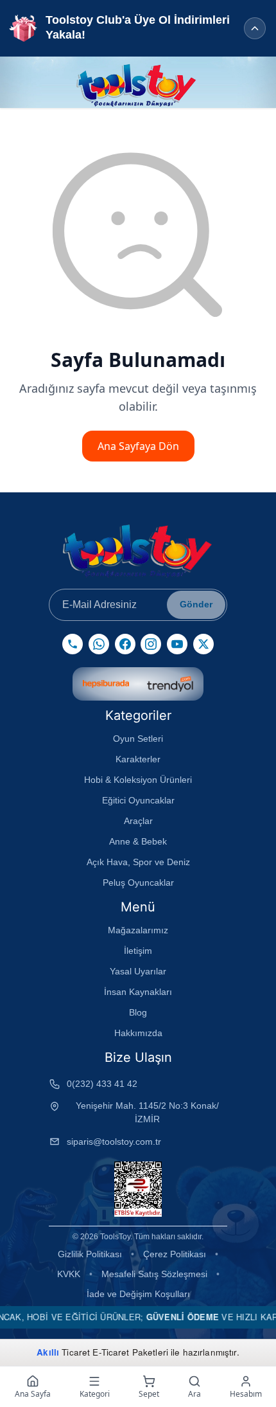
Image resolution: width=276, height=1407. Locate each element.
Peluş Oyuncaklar (138, 882)
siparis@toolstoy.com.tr (114, 1141)
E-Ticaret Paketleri (130, 1352)
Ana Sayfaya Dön (138, 446)
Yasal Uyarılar (138, 971)
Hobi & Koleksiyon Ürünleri (138, 780)
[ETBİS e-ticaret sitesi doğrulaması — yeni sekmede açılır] (137, 1189)
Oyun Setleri (138, 738)
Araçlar (138, 821)
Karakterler (138, 759)
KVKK (68, 1274)
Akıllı (48, 1352)
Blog (138, 1012)
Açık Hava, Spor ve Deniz (138, 862)
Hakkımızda (138, 1033)
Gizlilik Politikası (90, 1254)
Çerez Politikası (174, 1254)
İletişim (138, 950)
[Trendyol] (170, 684)
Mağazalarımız (138, 930)
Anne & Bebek (138, 841)
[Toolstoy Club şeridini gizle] (255, 28)
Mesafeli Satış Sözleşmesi (154, 1274)
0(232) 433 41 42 (102, 1084)
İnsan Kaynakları (138, 992)
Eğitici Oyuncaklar (138, 800)
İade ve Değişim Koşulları (138, 1294)
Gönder (196, 604)
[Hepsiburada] (106, 684)
